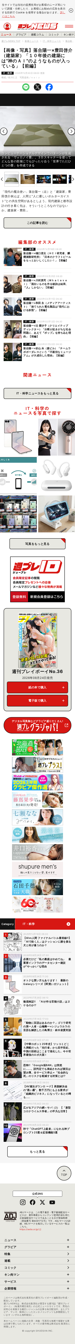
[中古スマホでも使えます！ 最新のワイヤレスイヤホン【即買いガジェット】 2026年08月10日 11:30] (56, 475)
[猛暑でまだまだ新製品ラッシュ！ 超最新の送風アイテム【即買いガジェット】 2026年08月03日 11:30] (56, 513)
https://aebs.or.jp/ (31, 1229)
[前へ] (3, 131)
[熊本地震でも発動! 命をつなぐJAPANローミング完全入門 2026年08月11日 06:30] (18, 475)
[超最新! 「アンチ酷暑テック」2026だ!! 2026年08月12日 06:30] (56, 437)
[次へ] (71, 131)
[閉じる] (71, 10)
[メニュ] (69, 26)
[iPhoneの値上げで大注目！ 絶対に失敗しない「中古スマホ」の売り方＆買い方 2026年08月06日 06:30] (18, 513)
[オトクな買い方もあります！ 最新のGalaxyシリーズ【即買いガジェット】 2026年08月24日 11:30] (18, 437)
